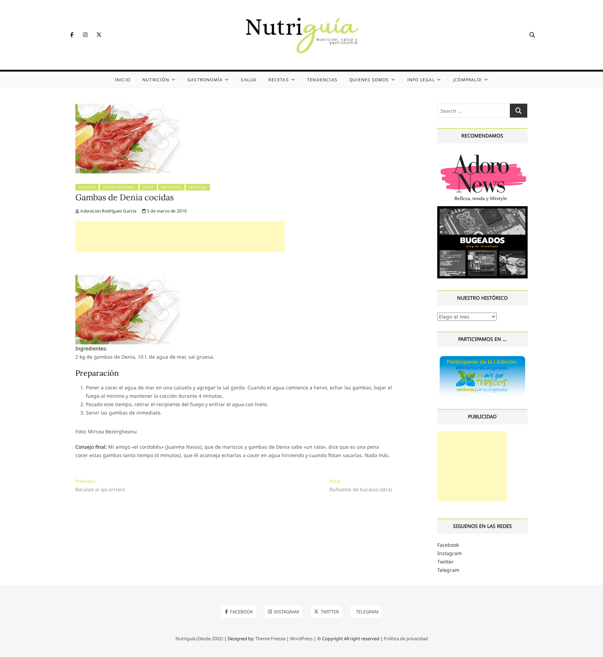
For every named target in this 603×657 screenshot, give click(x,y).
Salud (248, 80)
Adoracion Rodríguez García (107, 211)
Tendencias (322, 80)
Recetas (278, 80)
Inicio (123, 80)
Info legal (421, 80)
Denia (148, 187)
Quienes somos (369, 80)
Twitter (445, 561)
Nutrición (155, 80)
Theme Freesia (270, 638)
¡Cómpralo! (467, 80)
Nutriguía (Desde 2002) (199, 638)
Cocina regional (119, 187)
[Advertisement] (180, 236)
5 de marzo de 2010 (166, 211)
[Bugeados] (482, 209)
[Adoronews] (482, 154)
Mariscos (198, 187)
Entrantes (171, 187)
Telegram (448, 570)
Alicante (87, 187)
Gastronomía (205, 80)
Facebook (448, 545)
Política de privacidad (406, 638)
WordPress (301, 638)
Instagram (449, 553)
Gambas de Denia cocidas (124, 197)
